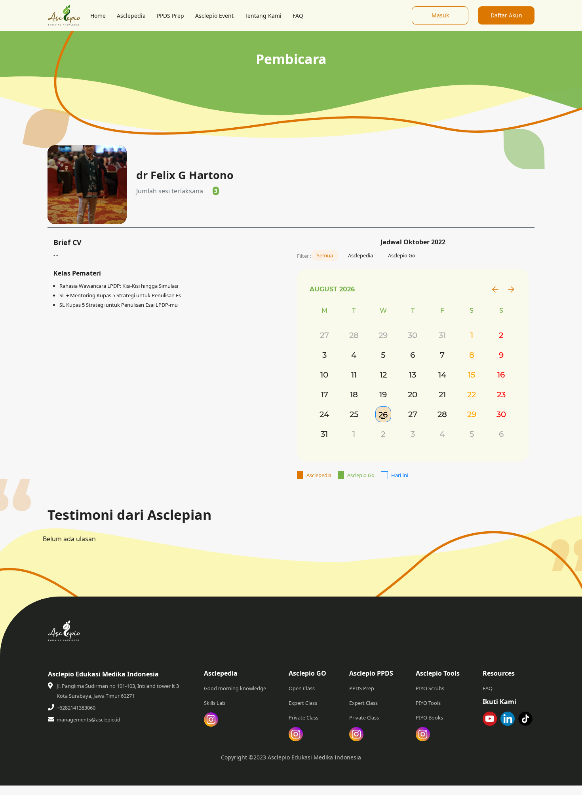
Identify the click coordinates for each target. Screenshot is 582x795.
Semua (325, 255)
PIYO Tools (428, 702)
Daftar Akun (506, 15)
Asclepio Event (214, 15)
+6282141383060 (76, 707)
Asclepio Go (401, 255)
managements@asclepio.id (88, 719)
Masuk (440, 15)
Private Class (303, 717)
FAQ (298, 15)
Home (98, 15)
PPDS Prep (170, 15)
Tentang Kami (263, 15)
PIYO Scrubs (430, 688)
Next (511, 289)
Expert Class (303, 702)
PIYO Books (429, 717)
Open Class (302, 688)
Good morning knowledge (235, 688)
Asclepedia (131, 15)
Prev (495, 289)
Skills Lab (214, 702)
